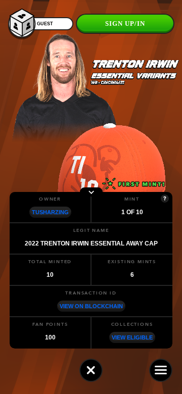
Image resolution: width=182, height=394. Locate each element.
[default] (91, 370)
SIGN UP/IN (125, 23)
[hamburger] (160, 370)
